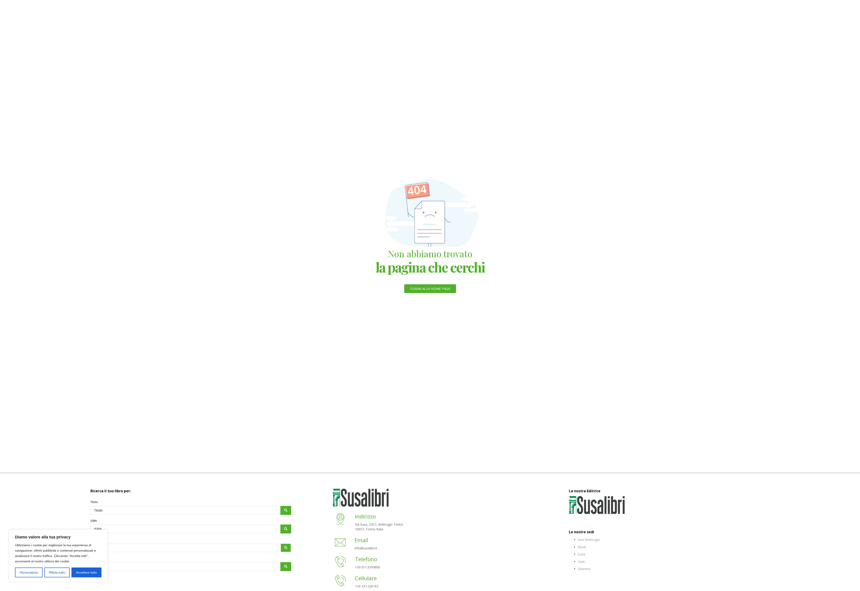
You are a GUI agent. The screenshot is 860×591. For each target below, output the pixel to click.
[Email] (340, 543)
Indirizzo (365, 516)
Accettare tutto (86, 572)
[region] (58, 556)
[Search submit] (285, 510)
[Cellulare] (340, 581)
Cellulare (366, 578)
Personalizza (29, 572)
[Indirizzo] (340, 519)
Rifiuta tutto (57, 572)
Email (361, 540)
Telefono (366, 559)
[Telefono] (340, 562)
